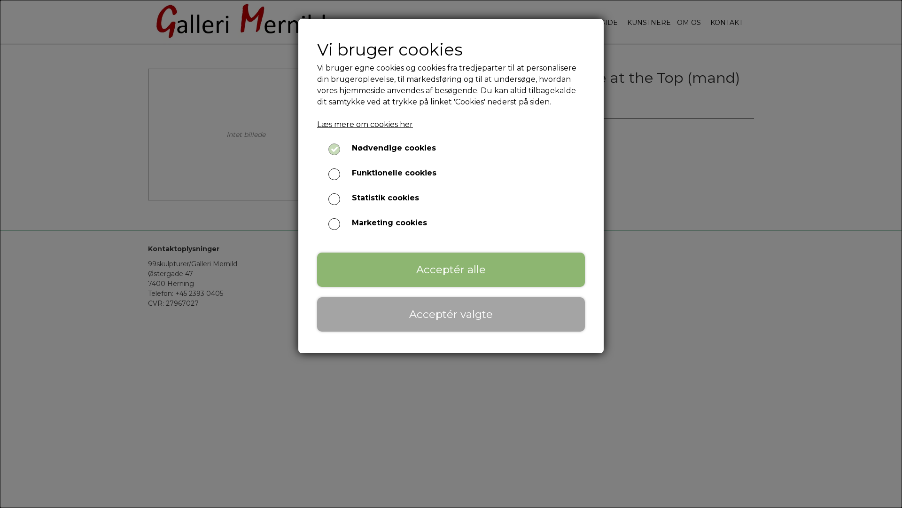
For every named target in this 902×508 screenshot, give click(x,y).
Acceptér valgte (451, 314)
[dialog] (451, 254)
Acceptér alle (451, 269)
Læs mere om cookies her (365, 124)
